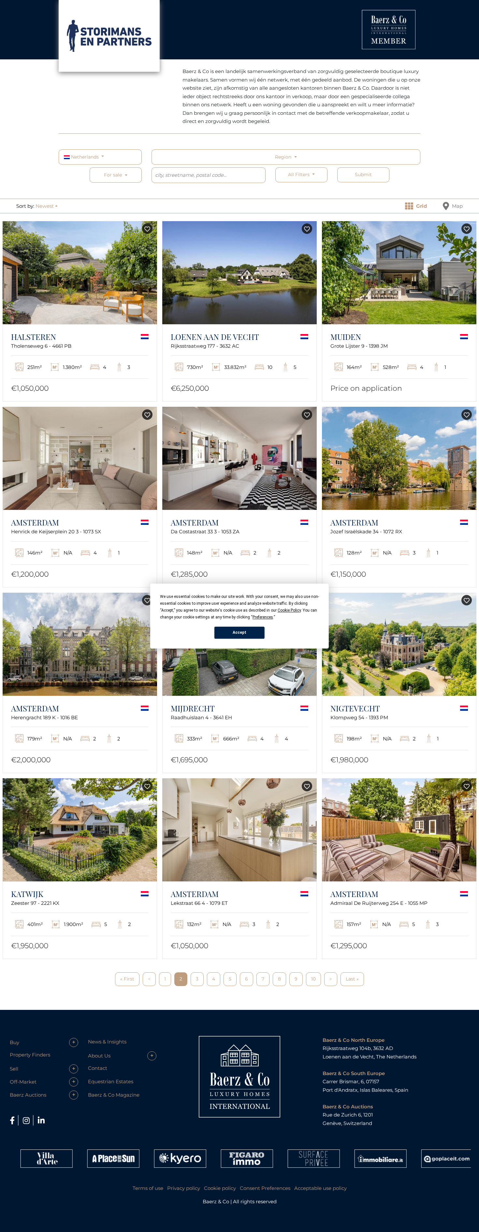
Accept (239, 632)
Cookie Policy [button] (289, 610)
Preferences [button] (263, 617)
